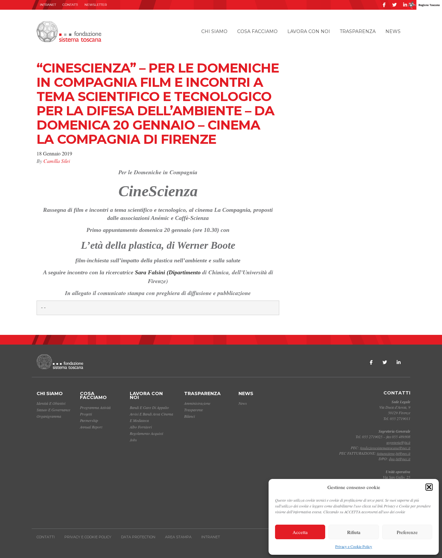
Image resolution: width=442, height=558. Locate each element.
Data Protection (138, 537)
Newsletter (95, 5)
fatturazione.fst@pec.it (393, 453)
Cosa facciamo (257, 31)
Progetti (86, 413)
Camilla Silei (56, 160)
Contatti (70, 5)
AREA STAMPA (178, 537)
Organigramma (49, 416)
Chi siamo (214, 31)
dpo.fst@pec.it (399, 458)
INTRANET (48, 5)
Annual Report (91, 426)
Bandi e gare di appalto (149, 407)
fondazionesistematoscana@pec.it (385, 447)
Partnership (89, 420)
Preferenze (407, 532)
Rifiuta (353, 532)
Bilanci (189, 416)
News (393, 31)
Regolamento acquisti (146, 433)
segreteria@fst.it (398, 442)
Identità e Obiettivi (51, 403)
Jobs (133, 439)
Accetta (300, 532)
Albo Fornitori (141, 426)
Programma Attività (95, 407)
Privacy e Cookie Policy (353, 546)
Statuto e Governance (53, 409)
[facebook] (384, 5)
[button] (429, 487)
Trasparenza (358, 31)
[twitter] (394, 5)
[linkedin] (405, 5)
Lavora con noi (308, 31)
